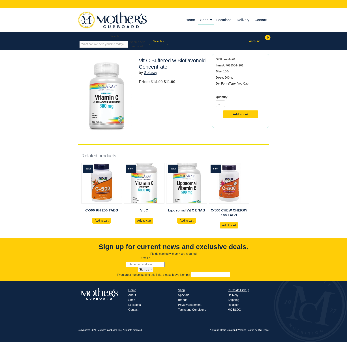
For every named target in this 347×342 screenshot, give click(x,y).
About (132, 295)
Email (145, 257)
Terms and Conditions (192, 309)
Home (190, 20)
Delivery (243, 20)
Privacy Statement (189, 304)
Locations (224, 20)
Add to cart (240, 114)
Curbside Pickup (238, 290)
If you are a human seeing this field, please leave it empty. (154, 274)
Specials (183, 295)
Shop (204, 20)
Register (233, 304)
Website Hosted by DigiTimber (253, 330)
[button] (211, 20)
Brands (182, 299)
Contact (261, 20)
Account (254, 41)
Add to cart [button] (101, 220)
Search (114, 36)
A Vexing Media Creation (222, 330)
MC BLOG (234, 309)
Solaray (150, 72)
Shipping (233, 299)
